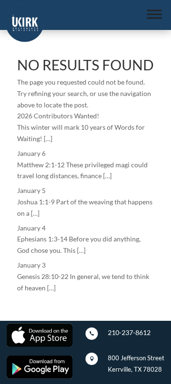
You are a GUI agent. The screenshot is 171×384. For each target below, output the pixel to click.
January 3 (31, 265)
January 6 (31, 153)
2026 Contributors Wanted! (58, 116)
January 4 (31, 228)
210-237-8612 (129, 332)
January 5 (31, 190)
